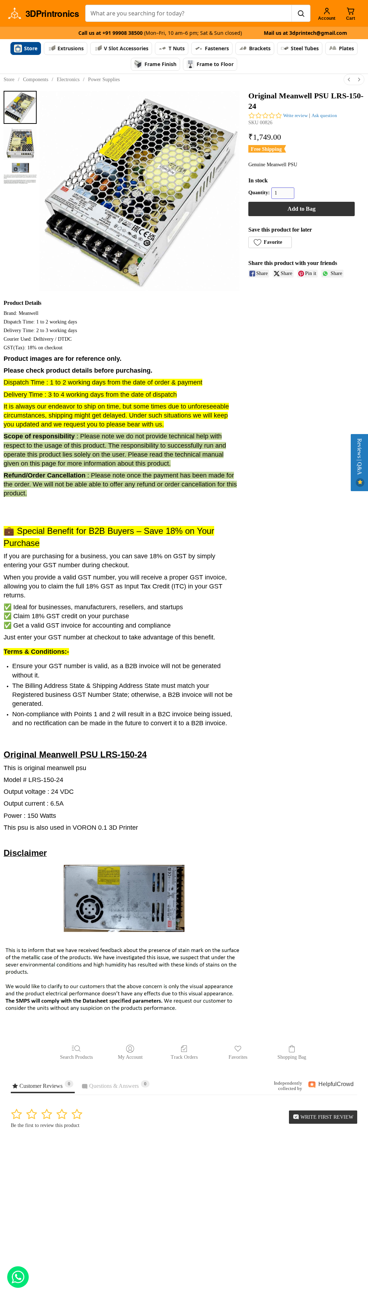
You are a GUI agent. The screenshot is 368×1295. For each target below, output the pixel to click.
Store (9, 79)
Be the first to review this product (45, 1125)
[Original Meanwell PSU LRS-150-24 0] (20, 107)
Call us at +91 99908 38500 (160, 33)
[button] (269, 242)
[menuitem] (349, 79)
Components (35, 79)
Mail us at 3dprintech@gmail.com (305, 33)
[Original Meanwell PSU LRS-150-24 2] (20, 173)
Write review (295, 115)
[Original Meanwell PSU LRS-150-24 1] (20, 143)
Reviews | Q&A (359, 457)
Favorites (238, 1057)
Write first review (326, 1117)
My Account (130, 1057)
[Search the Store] (300, 13)
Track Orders (184, 1057)
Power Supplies (104, 79)
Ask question (324, 115)
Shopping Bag (291, 1057)
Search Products (76, 1057)
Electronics (68, 79)
